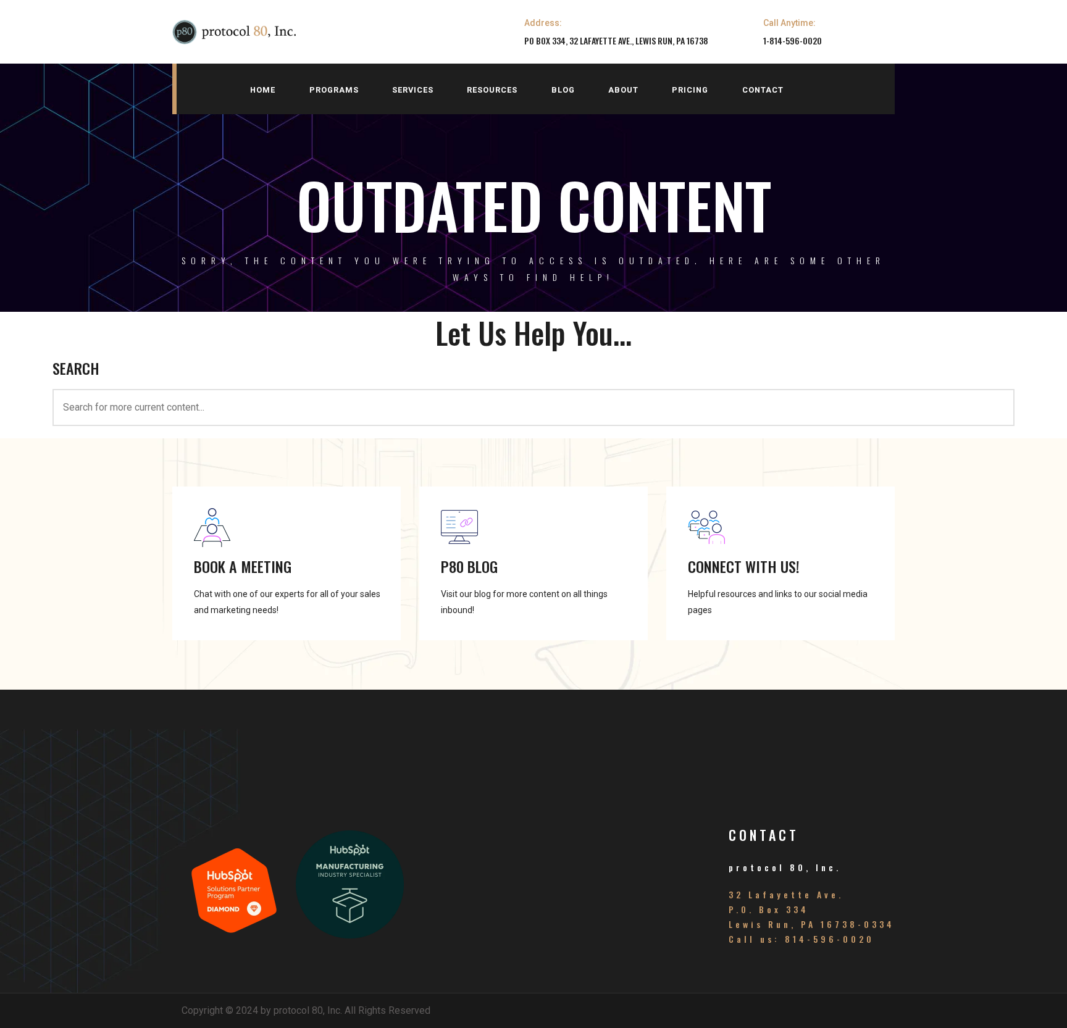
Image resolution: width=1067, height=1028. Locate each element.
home (262, 89)
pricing (690, 89)
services (412, 89)
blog (563, 89)
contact (763, 89)
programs (334, 89)
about (623, 89)
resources (492, 89)
